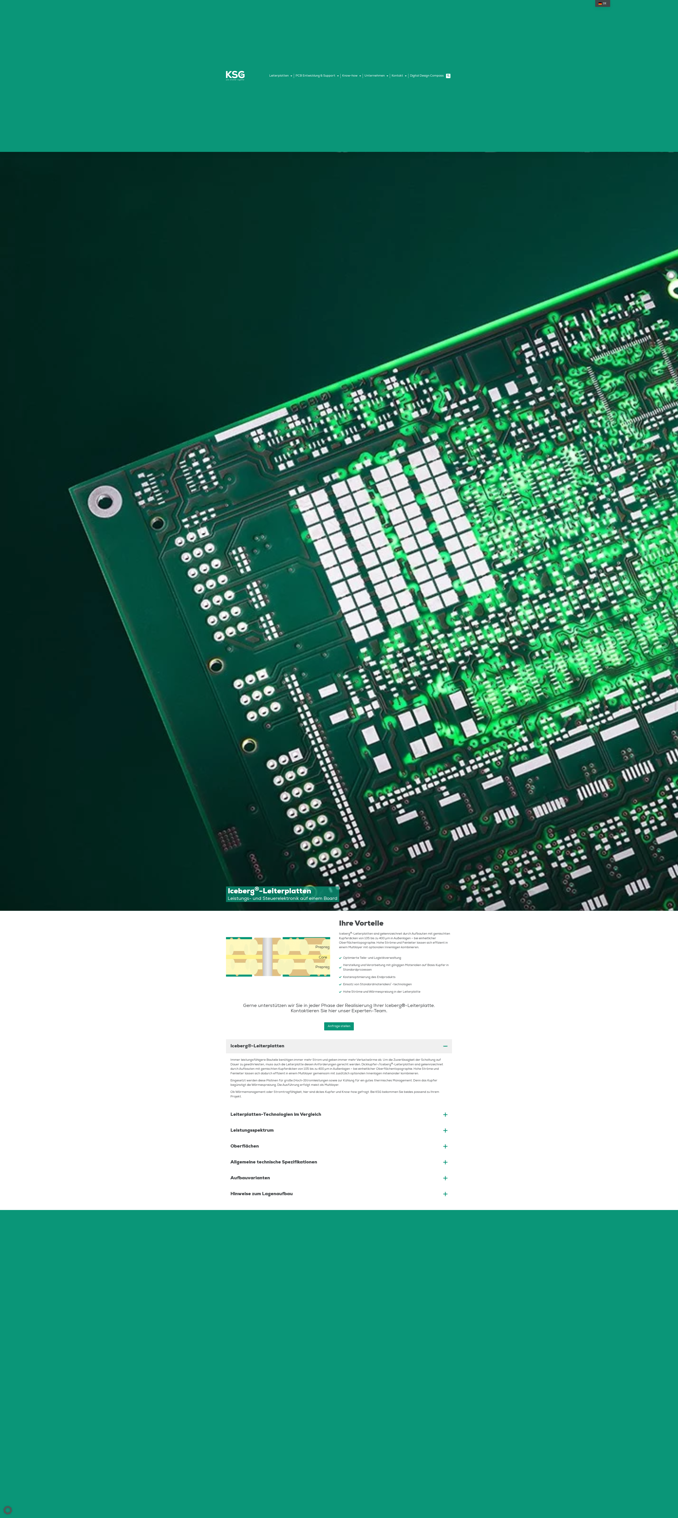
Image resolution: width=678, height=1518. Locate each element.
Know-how (350, 75)
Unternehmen (374, 75)
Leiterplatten (279, 75)
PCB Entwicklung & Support (315, 75)
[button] (448, 76)
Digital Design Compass (427, 75)
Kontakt (397, 75)
